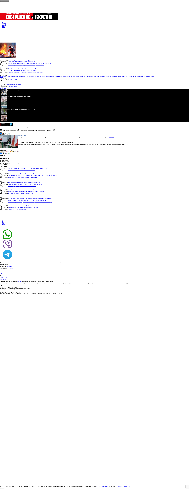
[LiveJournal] (5, 133)
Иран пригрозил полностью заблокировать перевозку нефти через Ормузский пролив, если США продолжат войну (27, 200)
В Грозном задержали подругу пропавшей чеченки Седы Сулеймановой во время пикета (23, 207)
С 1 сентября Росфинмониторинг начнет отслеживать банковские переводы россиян (22, 70)
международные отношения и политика (110, 76)
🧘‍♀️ (17, 151)
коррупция (136, 76)
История (3, 224)
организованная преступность (58, 76)
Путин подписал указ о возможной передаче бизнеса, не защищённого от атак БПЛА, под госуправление (26, 191)
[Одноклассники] (2, 133)
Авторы (3, 223)
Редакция (4, 222)
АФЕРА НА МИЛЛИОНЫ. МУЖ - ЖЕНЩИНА (15, 81)
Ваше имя (2, 160)
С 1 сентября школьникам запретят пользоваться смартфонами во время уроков (21, 61)
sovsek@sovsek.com (9, 266)
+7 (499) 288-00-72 (10, 268)
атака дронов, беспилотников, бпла (9, 76)
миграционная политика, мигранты (144, 76)
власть (52, 76)
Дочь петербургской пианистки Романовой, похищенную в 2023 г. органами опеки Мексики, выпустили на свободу (27, 60)
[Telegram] (9, 133)
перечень (19, 281)
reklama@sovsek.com (3, 273)
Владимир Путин (43, 76)
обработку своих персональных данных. (123, 486)
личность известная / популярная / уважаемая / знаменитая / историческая (76, 76)
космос (1, 76)
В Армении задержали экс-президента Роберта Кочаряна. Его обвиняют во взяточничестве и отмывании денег (26, 72)
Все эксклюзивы (3, 88)
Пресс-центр (4, 220)
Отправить (6, 164)
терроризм (90, 76)
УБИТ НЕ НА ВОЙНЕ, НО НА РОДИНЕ (14, 84)
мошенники (132, 76)
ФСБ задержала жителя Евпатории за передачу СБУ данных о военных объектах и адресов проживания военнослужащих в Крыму (30, 198)
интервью (152, 76)
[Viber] (6, 133)
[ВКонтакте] (1, 133)
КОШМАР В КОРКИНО (12, 79)
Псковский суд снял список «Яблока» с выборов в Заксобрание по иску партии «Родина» (23, 68)
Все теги (1, 77)
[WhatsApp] (8, 133)
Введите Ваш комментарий (5, 163)
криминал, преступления (126, 76)
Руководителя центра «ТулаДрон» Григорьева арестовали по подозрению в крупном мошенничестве (25, 184)
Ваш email (2, 161)
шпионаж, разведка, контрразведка (34, 76)
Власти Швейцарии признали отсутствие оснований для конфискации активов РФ (22, 186)
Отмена (2, 164)
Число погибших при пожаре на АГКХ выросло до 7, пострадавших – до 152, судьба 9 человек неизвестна (26, 65)
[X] (3, 133)
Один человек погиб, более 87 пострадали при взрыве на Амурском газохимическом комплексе (24, 182)
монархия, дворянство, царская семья (21, 76)
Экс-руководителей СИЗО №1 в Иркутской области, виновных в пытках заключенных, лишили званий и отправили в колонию (29, 63)
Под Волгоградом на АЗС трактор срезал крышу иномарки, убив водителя (20, 193)
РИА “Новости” (111, 137)
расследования (119, 76)
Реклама (3, 221)
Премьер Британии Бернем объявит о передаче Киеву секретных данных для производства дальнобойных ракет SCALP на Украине (30, 202)
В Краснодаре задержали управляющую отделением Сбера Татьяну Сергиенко (21, 205)
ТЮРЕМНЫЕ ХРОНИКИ (12, 86)
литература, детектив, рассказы (97, 76)
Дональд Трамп (48, 76)
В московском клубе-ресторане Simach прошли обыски (17, 209)
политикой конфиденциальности (102, 486)
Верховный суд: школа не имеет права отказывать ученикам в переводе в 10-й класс (22, 189)
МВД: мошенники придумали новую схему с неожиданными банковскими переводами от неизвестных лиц (26, 196)
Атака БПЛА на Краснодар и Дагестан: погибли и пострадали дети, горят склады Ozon (22, 203)
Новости (3, 219)
